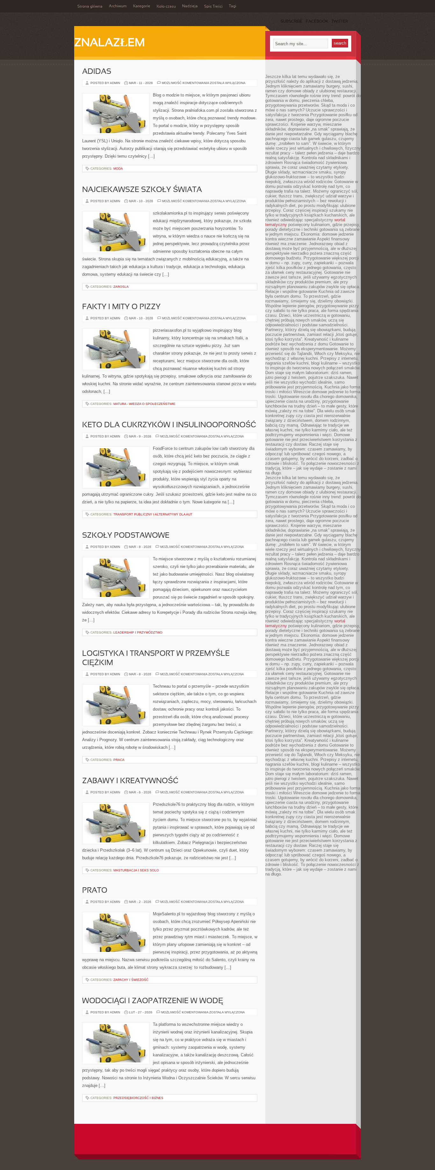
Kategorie (141, 6)
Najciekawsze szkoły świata (142, 190)
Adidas (96, 71)
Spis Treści (213, 7)
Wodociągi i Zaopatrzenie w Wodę (152, 1001)
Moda (118, 168)
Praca (119, 760)
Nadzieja (190, 6)
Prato (94, 890)
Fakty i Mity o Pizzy (121, 307)
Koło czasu (166, 7)
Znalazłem (109, 43)
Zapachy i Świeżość (130, 980)
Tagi (232, 6)
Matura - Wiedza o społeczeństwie (144, 404)
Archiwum (118, 6)
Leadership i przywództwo (137, 632)
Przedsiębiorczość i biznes (138, 1098)
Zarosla (121, 286)
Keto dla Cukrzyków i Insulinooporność (169, 425)
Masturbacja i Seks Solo (136, 870)
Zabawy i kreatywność (130, 781)
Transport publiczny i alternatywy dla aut (152, 514)
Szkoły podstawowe (125, 535)
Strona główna (90, 7)
